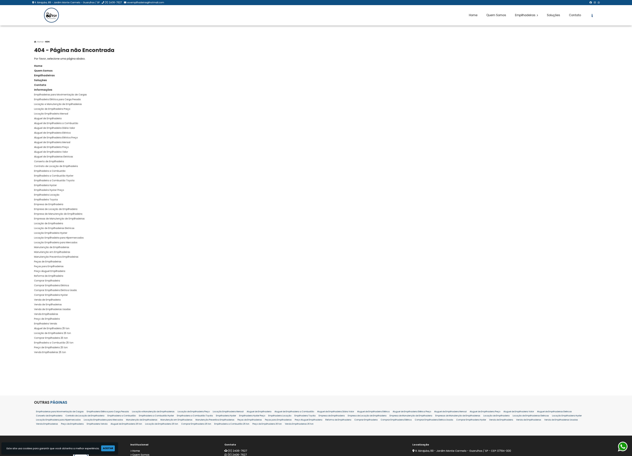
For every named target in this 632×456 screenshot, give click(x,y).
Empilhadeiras (525, 15)
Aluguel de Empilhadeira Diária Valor (54, 128)
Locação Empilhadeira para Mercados (55, 242)
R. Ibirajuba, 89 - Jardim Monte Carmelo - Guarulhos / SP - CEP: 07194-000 (463, 451)
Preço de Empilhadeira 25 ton (51, 347)
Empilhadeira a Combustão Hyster (53, 175)
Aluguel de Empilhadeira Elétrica (52, 132)
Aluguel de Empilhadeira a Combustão (56, 123)
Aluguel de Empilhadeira (48, 118)
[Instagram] (595, 2)
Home (473, 15)
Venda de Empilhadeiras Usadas (52, 309)
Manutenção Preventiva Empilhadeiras (56, 256)
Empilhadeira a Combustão (50, 171)
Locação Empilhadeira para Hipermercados (59, 237)
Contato (575, 15)
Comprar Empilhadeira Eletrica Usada (55, 290)
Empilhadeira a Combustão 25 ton (53, 342)
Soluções (553, 15)
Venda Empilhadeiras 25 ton (50, 352)
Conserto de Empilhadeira (49, 161)
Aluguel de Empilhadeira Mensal (52, 142)
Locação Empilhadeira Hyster (50, 233)
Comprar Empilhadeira (47, 280)
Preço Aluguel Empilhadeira (49, 271)
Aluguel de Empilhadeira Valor (51, 151)
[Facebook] (591, 2)
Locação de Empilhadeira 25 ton (52, 333)
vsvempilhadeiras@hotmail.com (145, 2)
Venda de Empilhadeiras (48, 304)
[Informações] (592, 15)
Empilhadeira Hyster (45, 185)
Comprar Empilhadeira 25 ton (51, 338)
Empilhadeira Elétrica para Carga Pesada (57, 99)
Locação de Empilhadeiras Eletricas (54, 228)
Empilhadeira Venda (45, 323)
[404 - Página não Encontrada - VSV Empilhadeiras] (51, 15)
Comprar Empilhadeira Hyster (51, 295)
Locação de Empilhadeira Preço (52, 109)
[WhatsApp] (599, 2)
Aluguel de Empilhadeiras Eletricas (53, 156)
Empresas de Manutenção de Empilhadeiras (59, 218)
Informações (43, 90)
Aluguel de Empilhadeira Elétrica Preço (56, 137)
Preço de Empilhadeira (47, 318)
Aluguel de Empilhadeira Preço (51, 147)
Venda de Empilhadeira (47, 299)
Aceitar (108, 448)
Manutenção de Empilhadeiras (51, 247)
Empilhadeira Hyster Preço (49, 190)
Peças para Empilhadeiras (49, 266)
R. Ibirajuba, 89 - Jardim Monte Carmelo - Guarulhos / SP (67, 2)
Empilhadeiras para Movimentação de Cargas (60, 94)
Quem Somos (496, 15)
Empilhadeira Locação (46, 194)
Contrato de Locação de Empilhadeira (56, 166)
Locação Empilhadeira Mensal (51, 113)
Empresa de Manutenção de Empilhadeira (58, 213)
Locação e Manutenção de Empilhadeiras (58, 104)
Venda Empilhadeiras (46, 314)
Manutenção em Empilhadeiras (52, 252)
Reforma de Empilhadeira (48, 276)
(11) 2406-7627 (113, 2)
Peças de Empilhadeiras (47, 261)
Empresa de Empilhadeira (48, 204)
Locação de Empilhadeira (48, 223)
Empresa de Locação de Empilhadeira (55, 209)
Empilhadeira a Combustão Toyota (54, 180)
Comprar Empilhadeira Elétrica (51, 285)
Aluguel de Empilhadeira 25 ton (51, 328)
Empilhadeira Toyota (46, 199)
